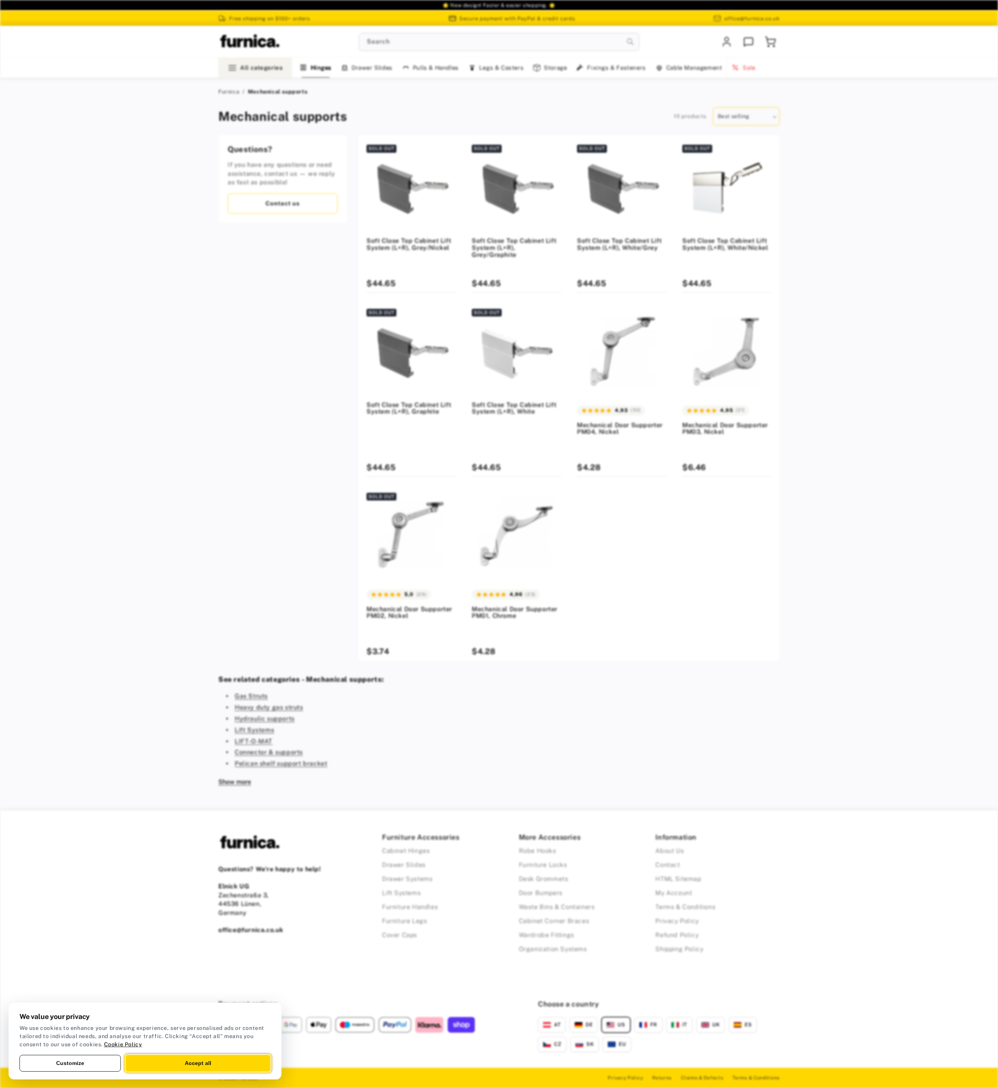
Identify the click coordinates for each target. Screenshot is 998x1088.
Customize (70, 1063)
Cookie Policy (123, 1044)
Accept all (198, 1063)
